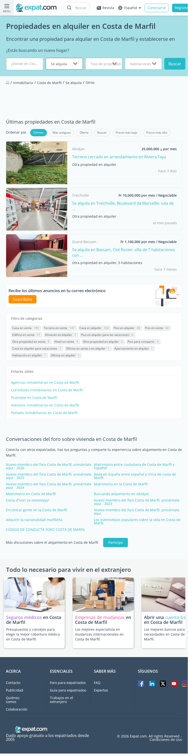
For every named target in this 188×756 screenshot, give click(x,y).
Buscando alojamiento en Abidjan (121, 494)
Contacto (13, 682)
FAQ (97, 682)
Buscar (174, 63)
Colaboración (16, 709)
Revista (108, 7)
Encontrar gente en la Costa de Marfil (36, 510)
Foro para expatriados (68, 682)
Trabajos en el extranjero (61, 699)
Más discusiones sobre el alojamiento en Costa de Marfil (52, 542)
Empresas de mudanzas (100, 617)
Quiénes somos (13, 699)
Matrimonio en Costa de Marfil (31, 494)
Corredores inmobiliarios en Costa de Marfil (47, 390)
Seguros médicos (24, 617)
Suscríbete (22, 299)
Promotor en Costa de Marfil (34, 397)
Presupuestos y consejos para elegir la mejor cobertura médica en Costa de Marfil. (33, 634)
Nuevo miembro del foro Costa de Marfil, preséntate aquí (136, 511)
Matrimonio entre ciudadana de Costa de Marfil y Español (134, 466)
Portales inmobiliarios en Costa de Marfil (44, 413)
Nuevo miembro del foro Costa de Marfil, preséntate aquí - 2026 (48, 466)
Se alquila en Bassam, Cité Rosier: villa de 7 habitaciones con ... (123, 252)
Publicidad (14, 690)
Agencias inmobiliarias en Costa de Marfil (45, 382)
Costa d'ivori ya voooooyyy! (27, 500)
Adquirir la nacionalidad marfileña (34, 520)
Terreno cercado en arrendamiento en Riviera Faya (119, 157)
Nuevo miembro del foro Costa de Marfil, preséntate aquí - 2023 (136, 502)
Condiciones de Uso (166, 739)
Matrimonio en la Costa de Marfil (121, 484)
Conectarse (156, 7)
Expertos (101, 690)
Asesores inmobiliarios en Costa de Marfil (45, 405)
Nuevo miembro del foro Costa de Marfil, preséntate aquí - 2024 (48, 485)
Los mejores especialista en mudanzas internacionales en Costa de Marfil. (99, 634)
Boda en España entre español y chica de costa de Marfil (135, 476)
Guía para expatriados (68, 690)
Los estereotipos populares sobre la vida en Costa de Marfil (137, 521)
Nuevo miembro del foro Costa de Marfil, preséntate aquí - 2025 (48, 476)
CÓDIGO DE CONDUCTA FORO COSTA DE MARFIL (45, 529)
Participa (115, 542)
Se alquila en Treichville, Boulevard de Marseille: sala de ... (123, 206)
